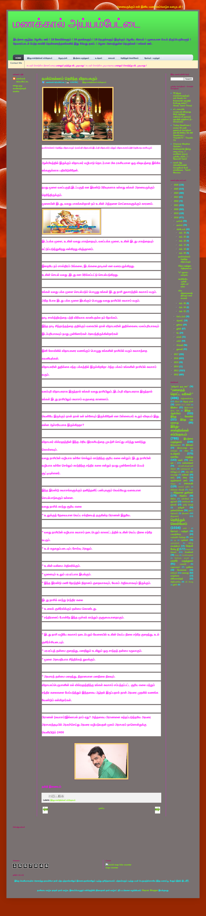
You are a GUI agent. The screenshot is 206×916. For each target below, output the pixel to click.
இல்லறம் (189, 445)
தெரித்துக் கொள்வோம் (130, 58)
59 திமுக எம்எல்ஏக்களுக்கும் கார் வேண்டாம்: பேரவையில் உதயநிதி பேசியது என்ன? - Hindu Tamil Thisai (182, 99)
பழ (175, 540)
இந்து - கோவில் (182, 416)
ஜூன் (179, 328)
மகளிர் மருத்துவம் (182, 560)
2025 (176, 189)
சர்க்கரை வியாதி (177, 490)
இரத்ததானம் (176, 445)
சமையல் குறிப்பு (184, 487)
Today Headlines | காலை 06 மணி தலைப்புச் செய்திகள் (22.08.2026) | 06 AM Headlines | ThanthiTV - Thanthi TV (183, 133)
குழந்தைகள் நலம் (179, 480)
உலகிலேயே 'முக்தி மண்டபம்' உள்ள (183, 283)
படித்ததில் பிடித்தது (178, 537)
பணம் (191, 537)
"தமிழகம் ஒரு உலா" (179, 386)
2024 (176, 193)
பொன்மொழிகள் (187, 555)
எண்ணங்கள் (187, 463)
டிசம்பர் (180, 221)
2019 (176, 213)
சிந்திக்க (183, 496)
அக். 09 (183, 253)
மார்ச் (179, 341)
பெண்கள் (189, 552)
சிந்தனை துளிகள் (183, 492)
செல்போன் (186, 501)
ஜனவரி (180, 349)
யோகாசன (182, 570)
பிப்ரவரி (180, 345)
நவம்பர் (180, 225)
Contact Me (16, 63)
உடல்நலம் (98, 58)
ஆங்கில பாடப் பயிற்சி (182, 405)
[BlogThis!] (53, 796)
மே (178, 333)
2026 (176, 185)
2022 (176, 201)
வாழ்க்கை (175, 576)
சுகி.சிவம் (185, 499)
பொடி (177, 555)
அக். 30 (183, 233)
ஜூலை (180, 324)
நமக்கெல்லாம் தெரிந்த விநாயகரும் (69, 78)
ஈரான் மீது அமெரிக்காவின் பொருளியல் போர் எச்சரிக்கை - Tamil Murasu (181, 167)
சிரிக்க (173, 499)
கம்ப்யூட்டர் (175, 472)
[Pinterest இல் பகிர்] (62, 796)
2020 (176, 209)
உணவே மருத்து (182, 456)
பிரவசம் (174, 552)
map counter (112, 867)
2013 (176, 370)
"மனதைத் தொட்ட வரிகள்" (182, 392)
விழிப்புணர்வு (176, 582)
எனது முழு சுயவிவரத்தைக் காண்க (19, 88)
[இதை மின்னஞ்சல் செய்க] (50, 796)
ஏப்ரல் (179, 337)
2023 (176, 197)
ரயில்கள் (174, 573)
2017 (176, 354)
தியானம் (185, 513)
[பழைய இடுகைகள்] (157, 813)
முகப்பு (101, 808)
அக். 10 (183, 249)
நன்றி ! (186, 528)
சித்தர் (191, 490)
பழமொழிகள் (175, 543)
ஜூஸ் (175, 585)
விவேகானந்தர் (177, 578)
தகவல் (174, 504)
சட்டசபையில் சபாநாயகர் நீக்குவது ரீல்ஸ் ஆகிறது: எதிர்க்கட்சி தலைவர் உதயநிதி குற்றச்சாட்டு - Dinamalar (183, 115)
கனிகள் (185, 474)
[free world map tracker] (118, 865)
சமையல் (111, 58)
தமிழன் (181, 507)
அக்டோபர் (181, 229)
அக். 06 (183, 303)
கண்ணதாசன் (185, 469)
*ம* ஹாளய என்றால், (183, 273)
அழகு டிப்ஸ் (62, 58)
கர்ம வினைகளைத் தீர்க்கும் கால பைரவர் (185, 294)
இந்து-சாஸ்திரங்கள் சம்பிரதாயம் (39, 58)
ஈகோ (186, 451)
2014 (176, 366)
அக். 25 (183, 237)
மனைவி (183, 564)
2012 (176, 374)
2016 (176, 358)
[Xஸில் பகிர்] (56, 796)
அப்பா (177, 401)
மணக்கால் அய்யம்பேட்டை (77, 23)
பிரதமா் (188, 549)
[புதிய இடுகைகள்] (45, 813)
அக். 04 (183, 307)
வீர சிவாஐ (189, 582)
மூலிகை (189, 567)
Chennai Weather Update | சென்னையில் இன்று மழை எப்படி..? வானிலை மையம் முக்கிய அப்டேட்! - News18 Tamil (182, 151)
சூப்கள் (174, 501)
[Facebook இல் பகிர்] (59, 796)
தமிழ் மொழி (188, 505)
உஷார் (180, 460)
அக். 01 (183, 311)
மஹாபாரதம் (175, 567)
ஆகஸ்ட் (180, 320)
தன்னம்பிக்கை (177, 510)
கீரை (185, 477)
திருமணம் (175, 516)
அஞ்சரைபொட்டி (187, 398)
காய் (172, 477)
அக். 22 (183, 241)
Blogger (154, 893)
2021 (176, 205)
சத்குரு (173, 484)
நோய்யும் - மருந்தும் (152, 58)
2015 (176, 362)
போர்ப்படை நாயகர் (182, 558)
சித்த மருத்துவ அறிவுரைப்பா (185, 267)
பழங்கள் (184, 540)
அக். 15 (183, 245)
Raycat (145, 893)
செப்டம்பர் (181, 316)
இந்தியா (174, 407)
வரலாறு (185, 573)
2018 (176, 217)
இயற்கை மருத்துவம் (81, 58)
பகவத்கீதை (176, 534)
